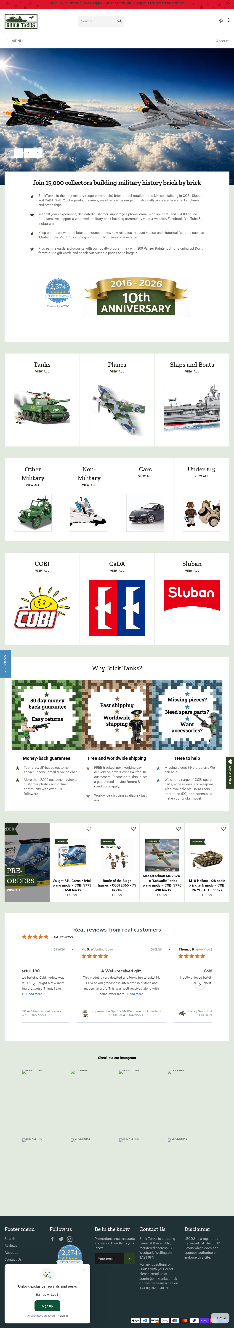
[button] (33, 984)
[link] (122, 1013)
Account (222, 41)
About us (11, 1253)
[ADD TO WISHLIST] (88, 828)
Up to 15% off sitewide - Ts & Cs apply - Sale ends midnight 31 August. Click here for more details (117, 3)
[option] (117, 116)
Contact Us (13, 1259)
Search (10, 1239)
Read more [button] (34, 994)
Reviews (11, 1246)
